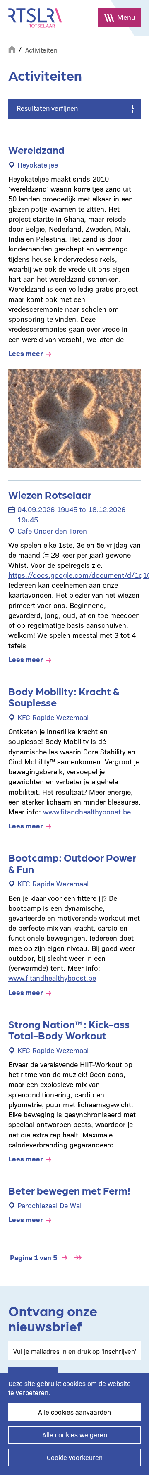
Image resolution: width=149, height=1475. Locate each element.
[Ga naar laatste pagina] (77, 1257)
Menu (126, 17)
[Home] (35, 18)
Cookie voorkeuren (75, 1457)
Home (11, 48)
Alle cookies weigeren (74, 1434)
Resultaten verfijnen (47, 108)
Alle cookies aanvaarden (74, 1412)
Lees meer (25, 353)
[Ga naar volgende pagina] (65, 1257)
